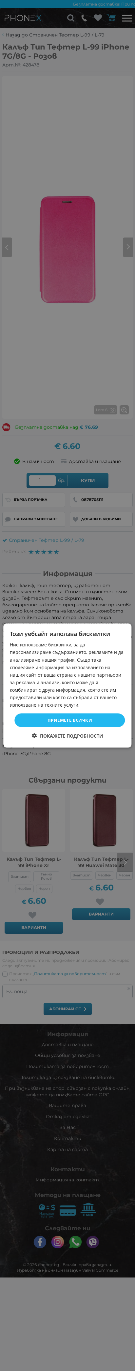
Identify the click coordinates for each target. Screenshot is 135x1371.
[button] (67, 735)
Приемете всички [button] (70, 720)
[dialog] (67, 686)
